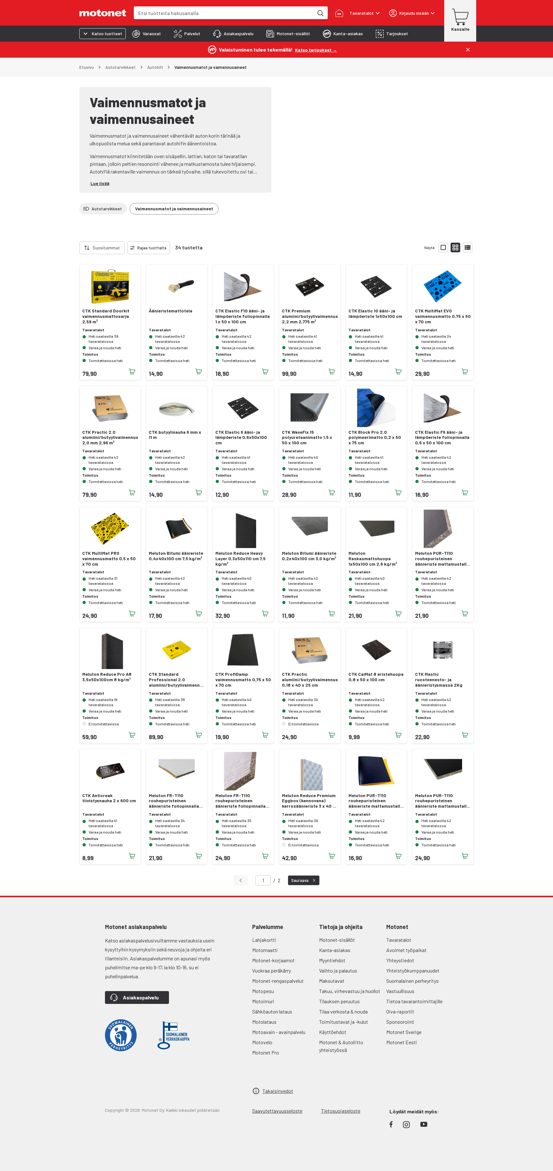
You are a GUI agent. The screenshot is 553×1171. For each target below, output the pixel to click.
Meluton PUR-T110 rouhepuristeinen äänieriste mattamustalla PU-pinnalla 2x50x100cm (442, 559)
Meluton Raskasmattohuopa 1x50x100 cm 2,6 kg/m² (373, 559)
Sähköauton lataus (272, 1011)
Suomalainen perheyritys (412, 981)
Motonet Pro (265, 1052)
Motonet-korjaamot (273, 960)
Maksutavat (331, 981)
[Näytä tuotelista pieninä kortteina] (455, 247)
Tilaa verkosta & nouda (343, 1011)
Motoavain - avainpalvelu (278, 1032)
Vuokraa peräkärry (271, 970)
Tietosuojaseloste (340, 1111)
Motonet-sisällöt (337, 940)
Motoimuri (263, 1001)
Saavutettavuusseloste (277, 1111)
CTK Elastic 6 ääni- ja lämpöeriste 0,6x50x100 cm (241, 438)
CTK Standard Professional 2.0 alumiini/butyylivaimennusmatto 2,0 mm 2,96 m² (176, 680)
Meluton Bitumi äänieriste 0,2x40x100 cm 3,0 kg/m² (309, 556)
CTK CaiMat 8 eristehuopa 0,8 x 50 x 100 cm (376, 677)
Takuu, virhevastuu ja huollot (349, 991)
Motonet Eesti (401, 1042)
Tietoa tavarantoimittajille (414, 1001)
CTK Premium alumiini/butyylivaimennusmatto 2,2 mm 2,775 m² (310, 316)
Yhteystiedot (400, 960)
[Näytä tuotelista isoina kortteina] (443, 247)
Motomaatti (265, 950)
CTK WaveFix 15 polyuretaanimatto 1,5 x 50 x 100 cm (307, 438)
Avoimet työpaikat (406, 950)
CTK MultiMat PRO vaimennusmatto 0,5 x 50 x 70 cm (109, 559)
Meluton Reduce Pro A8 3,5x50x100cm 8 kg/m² (107, 677)
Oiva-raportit (400, 1011)
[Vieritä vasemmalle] (75, 248)
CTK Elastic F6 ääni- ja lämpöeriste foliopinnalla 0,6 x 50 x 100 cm (442, 438)
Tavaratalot (398, 940)
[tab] (146, 33)
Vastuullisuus (400, 991)
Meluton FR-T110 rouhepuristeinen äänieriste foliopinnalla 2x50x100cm (174, 801)
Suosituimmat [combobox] (106, 247)
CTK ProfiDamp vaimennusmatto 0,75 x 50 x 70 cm (243, 680)
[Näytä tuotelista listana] (467, 247)
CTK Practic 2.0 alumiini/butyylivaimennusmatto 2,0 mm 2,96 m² (110, 438)
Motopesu (263, 991)
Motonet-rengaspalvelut (278, 981)
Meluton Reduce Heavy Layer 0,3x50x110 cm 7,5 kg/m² (240, 559)
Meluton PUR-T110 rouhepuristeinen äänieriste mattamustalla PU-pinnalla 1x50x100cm (376, 801)
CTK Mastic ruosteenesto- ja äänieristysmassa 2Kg (438, 680)
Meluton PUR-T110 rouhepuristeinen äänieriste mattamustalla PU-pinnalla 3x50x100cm (442, 801)
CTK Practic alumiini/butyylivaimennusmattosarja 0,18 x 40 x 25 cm (310, 680)
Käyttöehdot (332, 1032)
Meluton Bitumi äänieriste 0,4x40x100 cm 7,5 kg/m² (176, 556)
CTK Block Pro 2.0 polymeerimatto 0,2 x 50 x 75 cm (375, 438)
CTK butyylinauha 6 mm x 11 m (175, 435)
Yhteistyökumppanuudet (412, 970)
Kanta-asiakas (334, 950)
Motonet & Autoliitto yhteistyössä (341, 1046)
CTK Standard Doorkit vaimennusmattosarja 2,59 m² (105, 316)
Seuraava (300, 880)
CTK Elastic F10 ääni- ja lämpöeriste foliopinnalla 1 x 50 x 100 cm (242, 316)
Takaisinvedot (277, 1091)
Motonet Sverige (403, 1032)
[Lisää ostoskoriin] (132, 372)
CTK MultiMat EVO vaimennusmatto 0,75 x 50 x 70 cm (443, 316)
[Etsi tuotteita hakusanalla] (320, 12)
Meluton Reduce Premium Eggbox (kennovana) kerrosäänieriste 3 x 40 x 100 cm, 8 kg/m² (309, 801)
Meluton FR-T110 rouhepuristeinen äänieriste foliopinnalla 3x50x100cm (240, 801)
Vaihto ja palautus (338, 970)
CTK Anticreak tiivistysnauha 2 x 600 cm (109, 798)
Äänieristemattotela (170, 310)
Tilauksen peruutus (339, 1001)
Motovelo (262, 1042)
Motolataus (264, 1022)
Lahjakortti (264, 940)
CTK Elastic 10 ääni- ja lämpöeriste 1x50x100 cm (375, 313)
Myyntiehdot (332, 960)
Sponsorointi (400, 1022)
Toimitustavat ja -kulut (343, 1022)
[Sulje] (468, 49)
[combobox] (224, 13)
